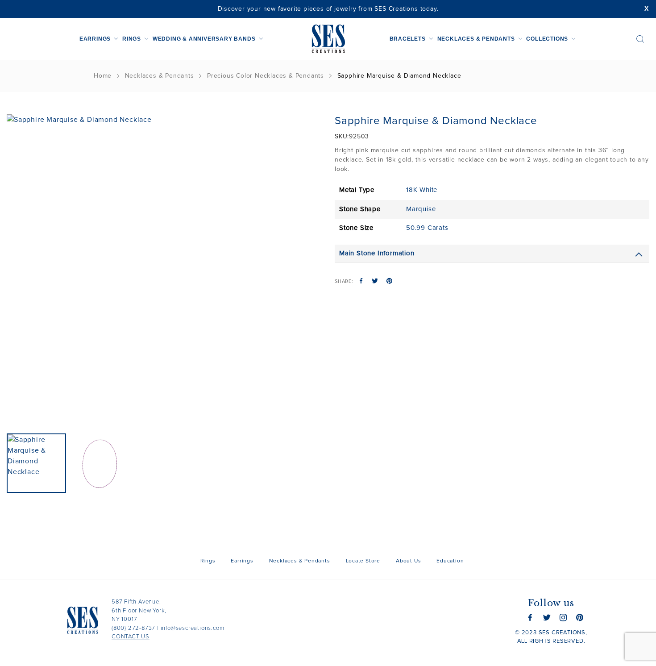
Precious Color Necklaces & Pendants (265, 76)
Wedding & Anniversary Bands (204, 39)
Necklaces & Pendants (476, 39)
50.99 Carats (427, 228)
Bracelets (408, 39)
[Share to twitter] (375, 281)
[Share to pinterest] (389, 281)
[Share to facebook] (361, 281)
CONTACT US (130, 637)
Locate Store (363, 561)
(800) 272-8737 (133, 628)
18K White (421, 190)
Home (103, 76)
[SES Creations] (328, 39)
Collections (547, 39)
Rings (131, 39)
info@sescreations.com (192, 628)
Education (450, 561)
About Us (408, 561)
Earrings (95, 39)
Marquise (421, 209)
